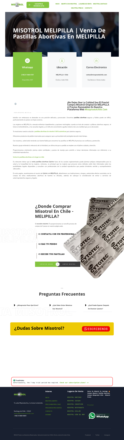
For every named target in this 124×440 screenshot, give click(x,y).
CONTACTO (88, 8)
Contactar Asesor (46, 264)
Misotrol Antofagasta (75, 408)
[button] (97, 307)
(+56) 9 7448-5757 (27, 75)
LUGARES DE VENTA (85, 4)
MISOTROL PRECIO (77, 8)
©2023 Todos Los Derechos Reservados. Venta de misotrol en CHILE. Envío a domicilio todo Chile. (42, 435)
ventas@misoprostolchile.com (96, 75)
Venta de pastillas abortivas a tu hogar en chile (28, 157)
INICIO (57, 4)
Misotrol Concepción (75, 404)
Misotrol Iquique (74, 401)
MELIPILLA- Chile (62, 75)
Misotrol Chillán (74, 411)
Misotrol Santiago (74, 397)
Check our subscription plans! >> (74, 383)
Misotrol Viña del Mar (76, 414)
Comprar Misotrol (69, 264)
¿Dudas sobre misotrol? (39, 328)
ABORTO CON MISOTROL (69, 4)
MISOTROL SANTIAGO (100, 4)
